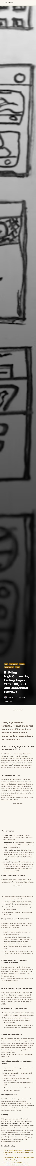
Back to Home (9, 3)
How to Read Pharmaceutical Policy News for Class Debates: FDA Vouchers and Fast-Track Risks (18, 1152)
